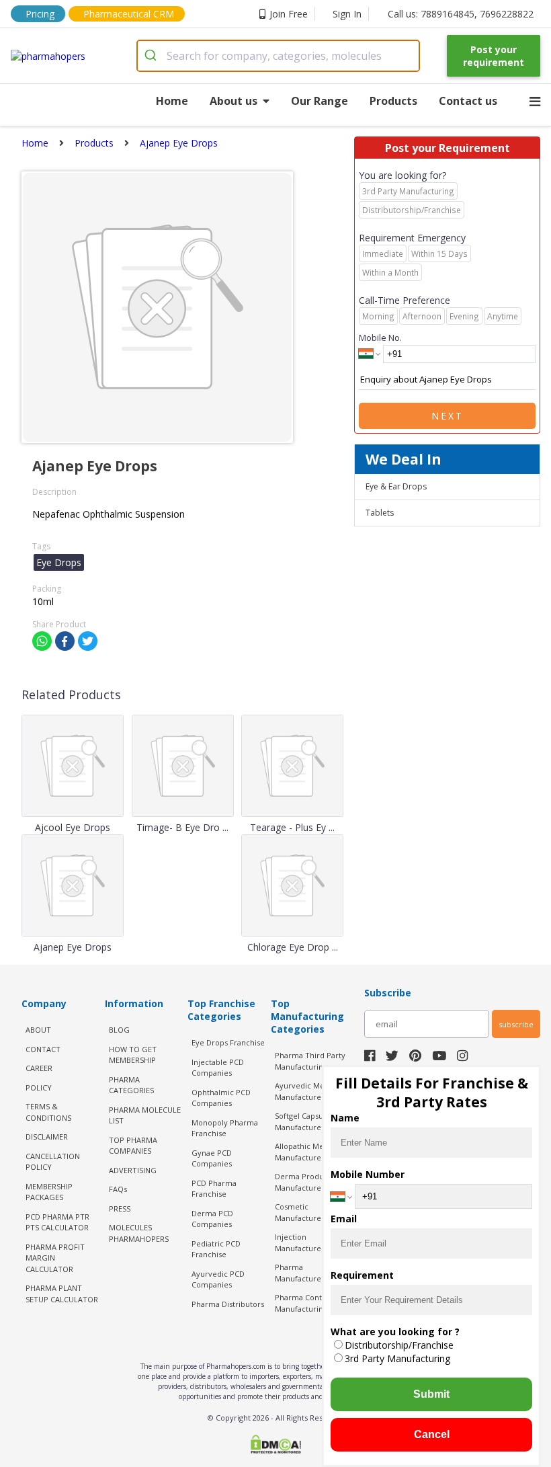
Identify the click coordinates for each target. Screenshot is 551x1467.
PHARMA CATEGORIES (131, 1085)
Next (447, 415)
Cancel (432, 1434)
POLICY (39, 1087)
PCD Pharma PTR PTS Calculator (57, 1222)
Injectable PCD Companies (218, 1067)
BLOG (119, 1030)
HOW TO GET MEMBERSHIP (133, 1055)
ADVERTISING (133, 1170)
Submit (431, 1394)
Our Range (319, 100)
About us (233, 100)
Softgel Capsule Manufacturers (302, 1121)
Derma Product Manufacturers (303, 1182)
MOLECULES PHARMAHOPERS (139, 1233)
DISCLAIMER (47, 1137)
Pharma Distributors (228, 1304)
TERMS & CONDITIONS (48, 1112)
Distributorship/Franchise (399, 1345)
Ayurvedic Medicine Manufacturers (311, 1091)
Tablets (380, 512)
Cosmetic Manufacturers (301, 1212)
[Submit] (152, 56)
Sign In (347, 13)
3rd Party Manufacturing (397, 1358)
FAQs (118, 1189)
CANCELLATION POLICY (53, 1162)
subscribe (516, 1024)
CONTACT (43, 1049)
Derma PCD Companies (212, 1219)
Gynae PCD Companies (212, 1158)
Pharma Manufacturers (301, 1272)
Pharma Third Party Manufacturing (310, 1061)
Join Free (288, 13)
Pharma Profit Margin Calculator (55, 1258)
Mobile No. (380, 337)
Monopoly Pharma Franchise (225, 1128)
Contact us (468, 100)
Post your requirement (493, 56)
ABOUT (38, 1030)
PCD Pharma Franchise (214, 1188)
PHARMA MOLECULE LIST (145, 1115)
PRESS (119, 1208)
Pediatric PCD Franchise (216, 1249)
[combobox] (278, 56)
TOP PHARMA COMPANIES (133, 1145)
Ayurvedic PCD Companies (218, 1279)
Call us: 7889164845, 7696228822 (461, 13)
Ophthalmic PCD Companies (221, 1098)
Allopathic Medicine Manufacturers (310, 1151)
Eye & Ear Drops (396, 486)
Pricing (40, 13)
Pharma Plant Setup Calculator (62, 1293)
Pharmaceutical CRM (128, 13)
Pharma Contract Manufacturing (305, 1303)
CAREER (39, 1068)
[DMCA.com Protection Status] (275, 1445)
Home (172, 100)
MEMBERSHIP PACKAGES (49, 1192)
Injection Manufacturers (301, 1242)
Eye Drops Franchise (228, 1042)
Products (393, 100)
